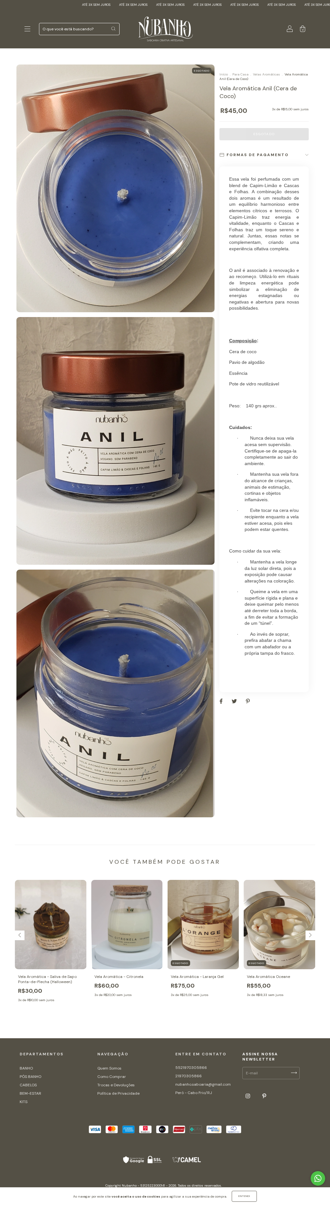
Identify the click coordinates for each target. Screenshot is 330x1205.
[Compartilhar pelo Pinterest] (248, 701)
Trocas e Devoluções (116, 1085)
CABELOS (28, 1085)
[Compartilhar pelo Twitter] (235, 701)
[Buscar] (113, 28)
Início (223, 74)
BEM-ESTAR (30, 1093)
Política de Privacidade (118, 1093)
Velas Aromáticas (266, 74)
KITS (23, 1101)
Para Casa (240, 74)
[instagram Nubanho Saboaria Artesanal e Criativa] (248, 1096)
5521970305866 (191, 1067)
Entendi (244, 1196)
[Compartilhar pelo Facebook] (221, 701)
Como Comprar (111, 1076)
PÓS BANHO (30, 1076)
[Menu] (27, 30)
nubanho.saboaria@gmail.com (203, 1084)
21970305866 (188, 1076)
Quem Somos (109, 1068)
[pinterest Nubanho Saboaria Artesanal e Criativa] (264, 1096)
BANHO (26, 1068)
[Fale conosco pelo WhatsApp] (318, 1178)
